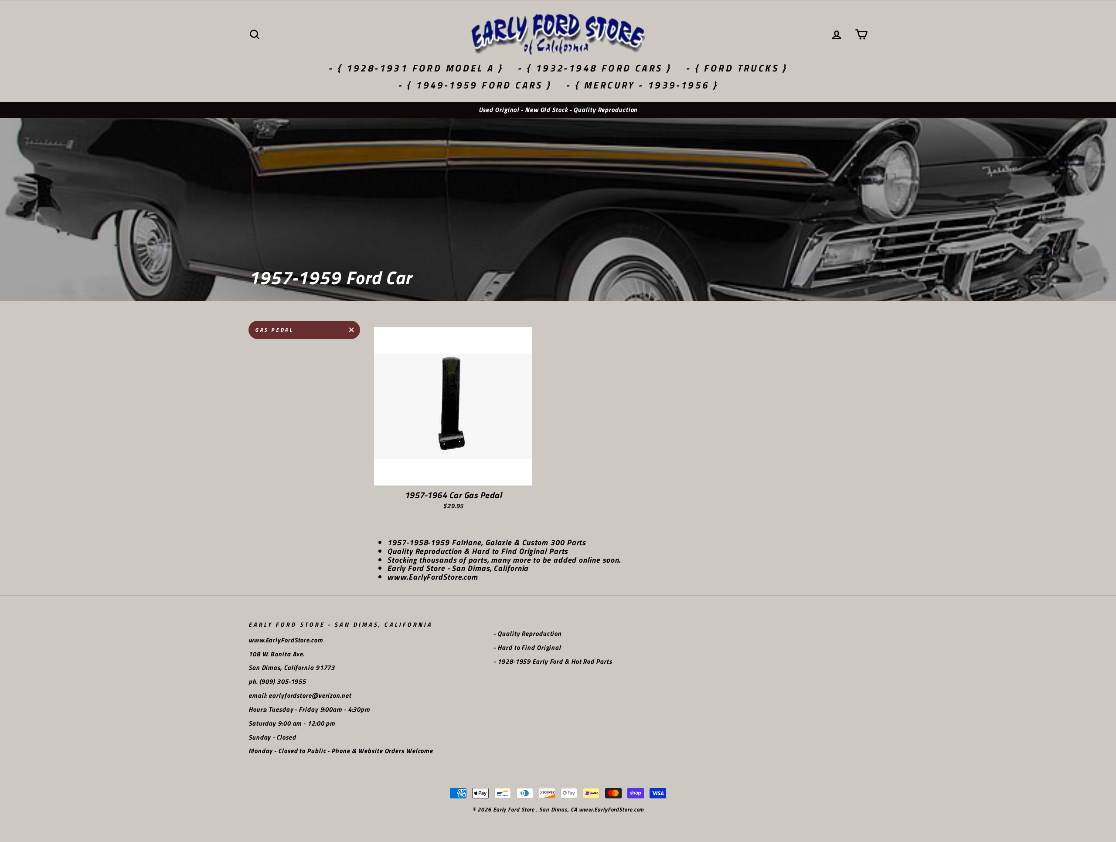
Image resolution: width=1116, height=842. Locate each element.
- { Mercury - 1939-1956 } (642, 85)
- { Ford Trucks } (736, 68)
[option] (558, 110)
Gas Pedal (274, 330)
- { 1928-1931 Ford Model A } (416, 68)
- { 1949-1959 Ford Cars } (474, 85)
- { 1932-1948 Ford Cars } (594, 68)
